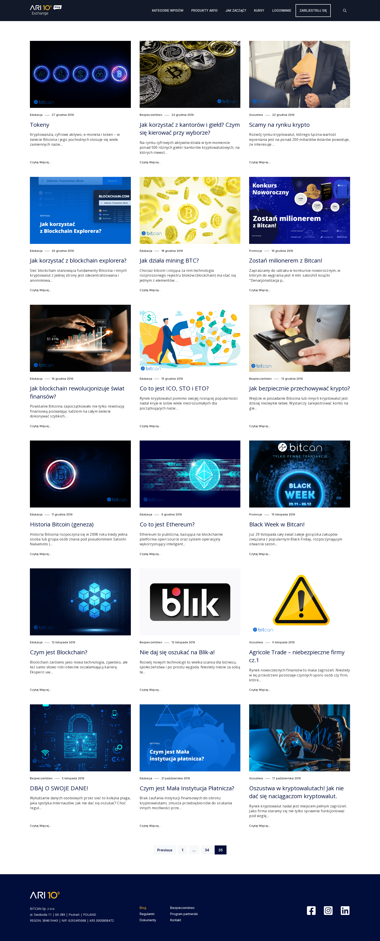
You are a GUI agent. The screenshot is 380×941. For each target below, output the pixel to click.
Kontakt (175, 920)
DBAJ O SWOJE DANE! (59, 788)
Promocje (255, 250)
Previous (164, 850)
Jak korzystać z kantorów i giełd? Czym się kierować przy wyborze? (190, 128)
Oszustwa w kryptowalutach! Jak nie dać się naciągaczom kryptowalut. (296, 792)
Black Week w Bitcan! (277, 524)
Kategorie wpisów (167, 10)
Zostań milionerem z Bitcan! (285, 260)
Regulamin (147, 914)
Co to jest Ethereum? (167, 524)
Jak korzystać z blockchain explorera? (78, 260)
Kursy (259, 10)
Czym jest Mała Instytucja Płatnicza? (187, 788)
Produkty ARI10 (204, 10)
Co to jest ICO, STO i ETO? (174, 388)
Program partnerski (184, 914)
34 (209, 850)
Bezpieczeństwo (151, 114)
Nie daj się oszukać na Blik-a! (177, 652)
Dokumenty (148, 920)
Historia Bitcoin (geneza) (61, 524)
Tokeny (39, 125)
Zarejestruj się (313, 10)
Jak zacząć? (235, 10)
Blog (143, 908)
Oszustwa (256, 114)
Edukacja (36, 114)
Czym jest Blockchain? (58, 652)
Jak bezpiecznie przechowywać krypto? (299, 388)
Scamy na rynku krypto (279, 125)
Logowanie (281, 10)
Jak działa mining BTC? (169, 260)
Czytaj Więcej (40, 162)
